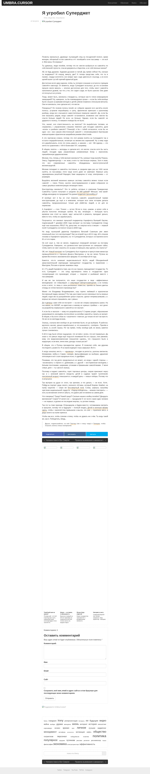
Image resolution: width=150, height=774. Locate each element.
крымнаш (69, 351)
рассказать (71, 434)
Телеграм (96, 424)
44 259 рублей (83, 191)
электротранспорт (73, 744)
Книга (134, 3)
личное (81, 727)
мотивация (80, 732)
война (46, 724)
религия (86, 740)
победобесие (75, 737)
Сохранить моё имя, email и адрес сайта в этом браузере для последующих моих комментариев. (70, 691)
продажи (62, 740)
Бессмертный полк (76, 387)
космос (57, 728)
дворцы (49, 302)
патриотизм (48, 736)
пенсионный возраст (50, 376)
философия (48, 744)
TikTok (81, 770)
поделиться (49, 434)
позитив (86, 736)
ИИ (87, 720)
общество (51, 18)
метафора (62, 732)
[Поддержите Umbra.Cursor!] (75, 709)
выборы (52, 724)
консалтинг (102, 724)
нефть (89, 732)
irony (45, 18)
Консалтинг (112, 3)
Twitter (59, 770)
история (93, 723)
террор (104, 740)
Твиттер (73, 424)
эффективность (87, 744)
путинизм (70, 740)
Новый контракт (55, 251)
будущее (94, 720)
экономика (60, 744)
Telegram (66, 770)
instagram (53, 720)
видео (102, 720)
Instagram (88, 770)
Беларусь (82, 721)
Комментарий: (50, 643)
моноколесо (70, 732)
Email (46, 671)
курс (73, 728)
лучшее (92, 727)
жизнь (75, 723)
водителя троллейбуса (87, 194)
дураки (59, 724)
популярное (60, 18)
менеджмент (50, 731)
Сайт (46, 679)
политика (99, 735)
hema (45, 721)
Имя (45, 662)
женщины (67, 724)
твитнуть (92, 434)
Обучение (124, 3)
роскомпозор (96, 740)
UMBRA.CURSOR (18, 3)
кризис (66, 727)
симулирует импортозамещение (83, 282)
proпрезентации (71, 720)
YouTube (74, 770)
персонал (62, 736)
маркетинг (102, 728)
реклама (79, 740)
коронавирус (48, 728)
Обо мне (143, 3)
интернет (83, 724)
